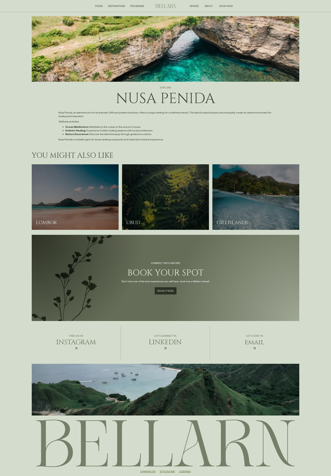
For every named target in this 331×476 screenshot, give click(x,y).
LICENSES (185, 471)
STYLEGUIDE (167, 471)
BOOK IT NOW (166, 290)
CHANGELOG (148, 471)
